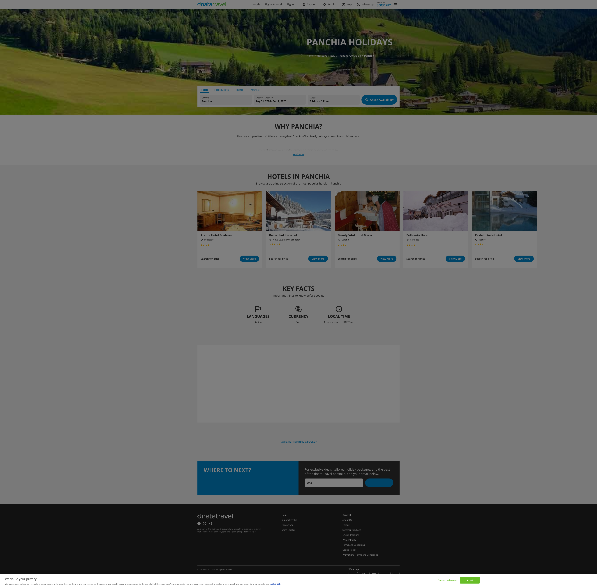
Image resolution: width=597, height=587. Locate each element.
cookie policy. (276, 583)
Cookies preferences (447, 580)
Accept (470, 580)
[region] (298, 580)
